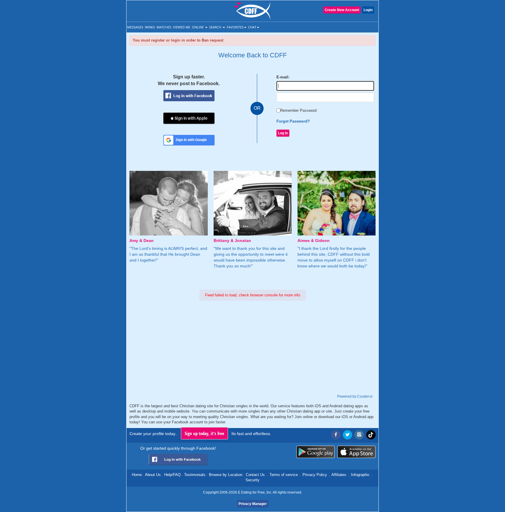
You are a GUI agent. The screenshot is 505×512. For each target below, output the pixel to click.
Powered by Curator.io (355, 396)
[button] (189, 118)
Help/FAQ (172, 475)
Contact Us (255, 475)
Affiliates (338, 475)
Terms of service (283, 475)
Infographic (360, 475)
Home (137, 475)
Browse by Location (225, 475)
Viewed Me (181, 27)
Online (198, 27)
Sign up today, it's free (204, 433)
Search (215, 27)
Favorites (235, 27)
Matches (164, 27)
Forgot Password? (293, 121)
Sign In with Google (191, 140)
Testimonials (194, 475)
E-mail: (282, 77)
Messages (135, 27)
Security (252, 480)
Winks (150, 27)
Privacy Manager (252, 504)
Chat (252, 27)
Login (368, 10)
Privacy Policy (314, 475)
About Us (153, 475)
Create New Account (342, 10)
